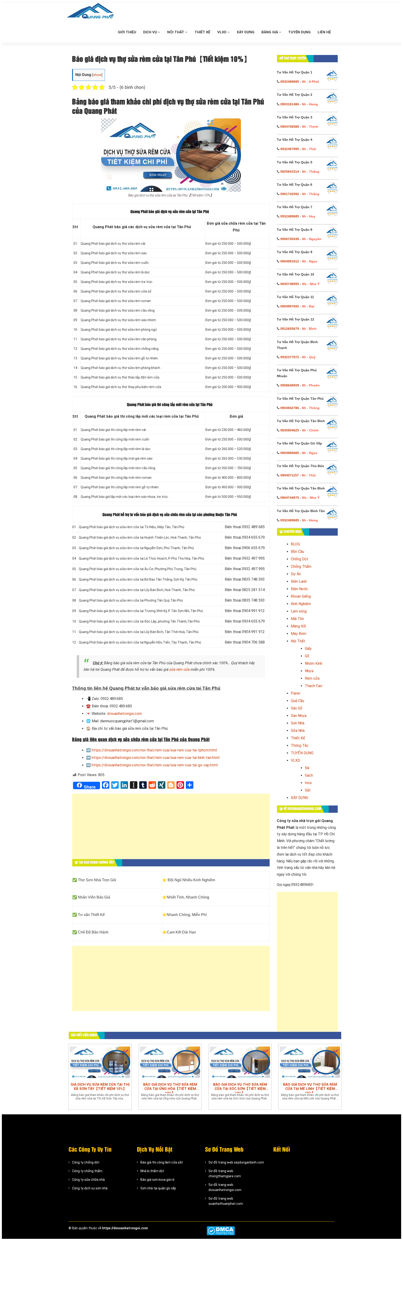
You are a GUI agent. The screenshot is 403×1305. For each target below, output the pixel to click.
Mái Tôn (297, 618)
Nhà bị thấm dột (152, 1171)
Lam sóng (299, 611)
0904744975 (289, 497)
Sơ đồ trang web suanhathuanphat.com (225, 1201)
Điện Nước (299, 589)
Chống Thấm (301, 566)
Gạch (309, 775)
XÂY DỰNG (245, 32)
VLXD (222, 32)
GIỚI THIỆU (127, 32)
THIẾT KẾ (202, 32)
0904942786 (289, 408)
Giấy (308, 648)
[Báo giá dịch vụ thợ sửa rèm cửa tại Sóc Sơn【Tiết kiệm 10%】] (240, 1062)
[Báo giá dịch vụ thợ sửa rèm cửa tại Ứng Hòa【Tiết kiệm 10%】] (170, 1062)
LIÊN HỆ (324, 32)
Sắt (308, 790)
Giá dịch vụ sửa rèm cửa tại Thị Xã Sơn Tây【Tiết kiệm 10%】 (100, 1086)
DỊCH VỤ (150, 32)
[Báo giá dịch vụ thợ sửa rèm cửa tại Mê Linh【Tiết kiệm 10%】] (310, 1062)
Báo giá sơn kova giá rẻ (157, 1179)
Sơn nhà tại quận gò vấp (158, 1188)
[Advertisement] (171, 828)
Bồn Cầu (297, 551)
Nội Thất (298, 641)
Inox (308, 783)
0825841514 (289, 171)
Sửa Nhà (298, 730)
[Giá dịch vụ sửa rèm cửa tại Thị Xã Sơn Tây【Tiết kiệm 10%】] (100, 1062)
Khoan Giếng (301, 596)
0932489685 (289, 81)
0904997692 (289, 306)
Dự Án (296, 574)
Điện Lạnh (299, 581)
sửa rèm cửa (179, 669)
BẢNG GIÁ (270, 32)
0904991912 (289, 261)
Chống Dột (299, 559)
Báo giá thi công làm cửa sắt (161, 1162)
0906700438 (289, 239)
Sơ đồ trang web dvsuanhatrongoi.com (224, 1187)
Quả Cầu (297, 701)
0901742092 (289, 194)
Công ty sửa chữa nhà (88, 1179)
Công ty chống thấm (87, 1171)
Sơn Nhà (297, 723)
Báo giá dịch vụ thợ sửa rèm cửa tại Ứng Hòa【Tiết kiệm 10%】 (170, 1087)
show (97, 75)
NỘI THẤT (176, 32)
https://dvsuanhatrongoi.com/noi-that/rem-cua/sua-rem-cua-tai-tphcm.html (154, 750)
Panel (295, 693)
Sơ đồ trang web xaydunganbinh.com (236, 1162)
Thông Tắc (300, 745)
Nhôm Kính (313, 663)
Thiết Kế (298, 738)
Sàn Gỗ (296, 708)
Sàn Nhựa (298, 715)
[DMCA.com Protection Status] (220, 1230)
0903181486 (289, 104)
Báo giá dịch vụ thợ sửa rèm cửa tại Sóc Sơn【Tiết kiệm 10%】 (240, 1087)
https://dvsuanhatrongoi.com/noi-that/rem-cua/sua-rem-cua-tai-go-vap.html (155, 765)
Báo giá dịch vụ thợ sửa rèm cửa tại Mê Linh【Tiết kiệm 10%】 (310, 1087)
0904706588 (289, 126)
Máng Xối (298, 626)
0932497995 (289, 149)
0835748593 (289, 284)
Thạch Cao (313, 686)
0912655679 (289, 329)
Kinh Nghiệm (301, 604)
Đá (307, 768)
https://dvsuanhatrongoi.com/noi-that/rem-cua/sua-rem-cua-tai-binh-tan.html (155, 757)
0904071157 (289, 475)
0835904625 (289, 430)
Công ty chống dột (85, 1162)
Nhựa (309, 671)
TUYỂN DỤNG (299, 32)
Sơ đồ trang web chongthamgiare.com (224, 1173)
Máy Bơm (298, 633)
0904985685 (289, 453)
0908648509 (289, 385)
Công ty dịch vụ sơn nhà (90, 1188)
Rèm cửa (312, 678)
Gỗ (307, 656)
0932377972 (289, 357)
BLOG (295, 544)
